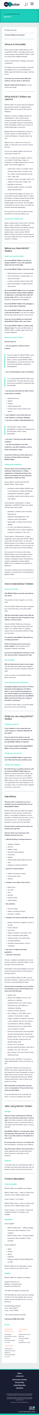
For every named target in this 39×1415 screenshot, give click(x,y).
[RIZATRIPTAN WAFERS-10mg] (11, 1335)
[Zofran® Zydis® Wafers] (25, 1335)
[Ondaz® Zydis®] (11, 1351)
